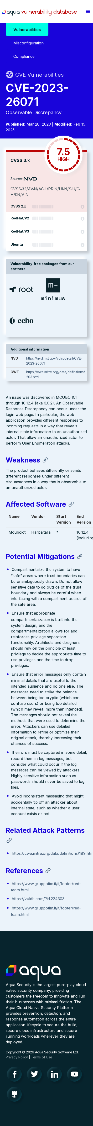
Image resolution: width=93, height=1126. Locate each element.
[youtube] (76, 1075)
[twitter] (36, 1075)
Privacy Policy (17, 1057)
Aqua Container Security (33, 973)
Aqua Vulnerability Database (39, 13)
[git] (16, 1095)
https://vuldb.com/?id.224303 (38, 898)
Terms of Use (41, 1057)
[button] (88, 11)
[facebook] (16, 1075)
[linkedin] (56, 1075)
